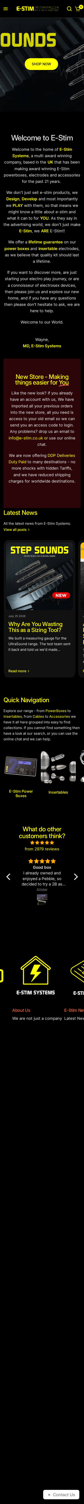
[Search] (69, 8)
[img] (42, 842)
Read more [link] (17, 671)
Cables (38, 716)
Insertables (13, 716)
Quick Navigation (26, 700)
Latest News (20, 512)
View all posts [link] (15, 529)
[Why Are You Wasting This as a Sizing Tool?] (39, 576)
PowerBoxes (56, 711)
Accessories (59, 716)
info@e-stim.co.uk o (27, 438)
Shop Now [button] (41, 64)
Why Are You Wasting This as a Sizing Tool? (35, 627)
